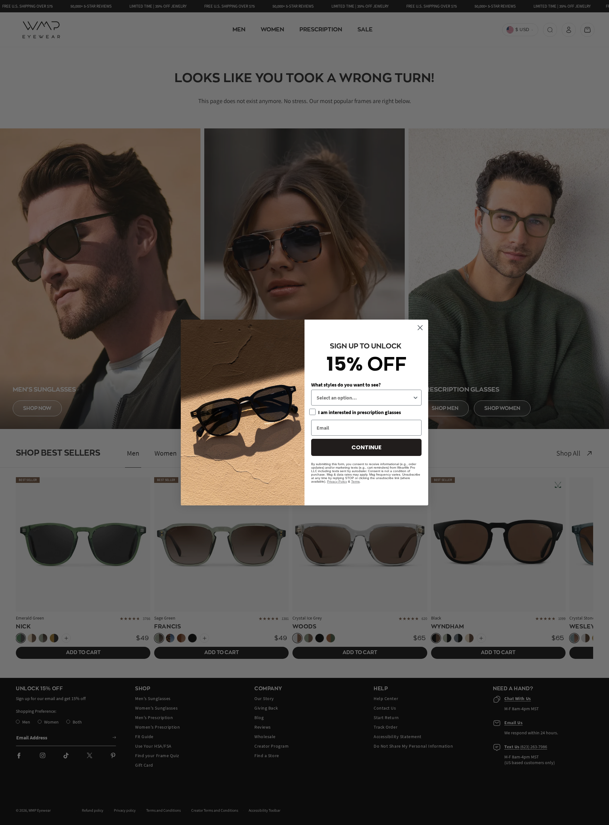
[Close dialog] (420, 327)
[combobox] (364, 397)
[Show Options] (415, 397)
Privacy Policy (337, 481)
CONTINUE (366, 447)
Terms (355, 481)
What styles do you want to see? (346, 384)
